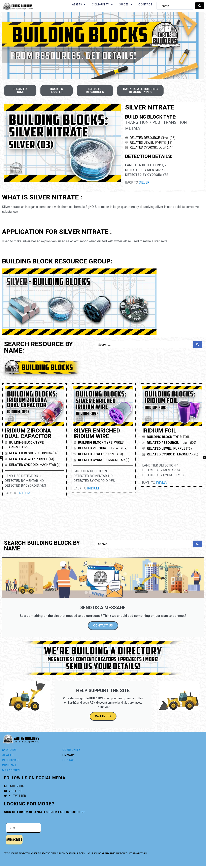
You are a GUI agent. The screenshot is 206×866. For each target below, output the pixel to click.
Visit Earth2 (103, 716)
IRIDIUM (24, 493)
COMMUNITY (100, 4)
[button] (1, 457)
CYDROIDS (9, 749)
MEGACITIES (11, 770)
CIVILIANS (9, 765)
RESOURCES (11, 760)
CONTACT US (103, 625)
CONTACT (145, 4)
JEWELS (8, 755)
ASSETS (77, 4)
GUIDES (124, 4)
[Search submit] (199, 5)
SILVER (144, 182)
